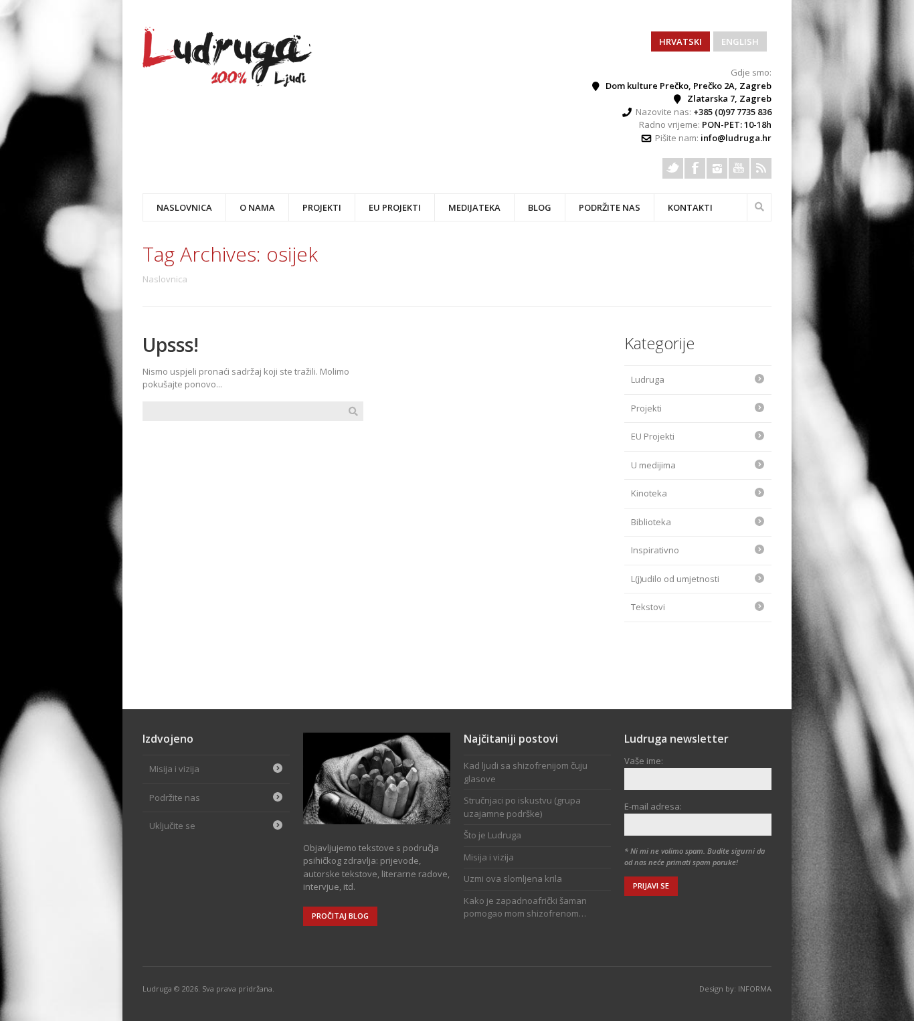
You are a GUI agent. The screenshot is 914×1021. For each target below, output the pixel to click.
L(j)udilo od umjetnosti (675, 579)
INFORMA (754, 989)
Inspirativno (655, 550)
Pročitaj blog (340, 916)
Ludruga (647, 379)
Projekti (646, 408)
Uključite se (172, 826)
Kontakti (690, 207)
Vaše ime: (643, 761)
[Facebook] (694, 168)
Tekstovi (648, 607)
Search (759, 205)
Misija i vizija (174, 769)
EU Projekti (395, 207)
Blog (539, 207)
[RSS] (761, 168)
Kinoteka (649, 493)
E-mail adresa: (653, 806)
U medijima (653, 465)
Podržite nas (609, 207)
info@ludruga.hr (736, 138)
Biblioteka (651, 522)
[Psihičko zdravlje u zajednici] (228, 84)
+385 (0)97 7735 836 (732, 112)
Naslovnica (184, 207)
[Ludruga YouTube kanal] (739, 168)
